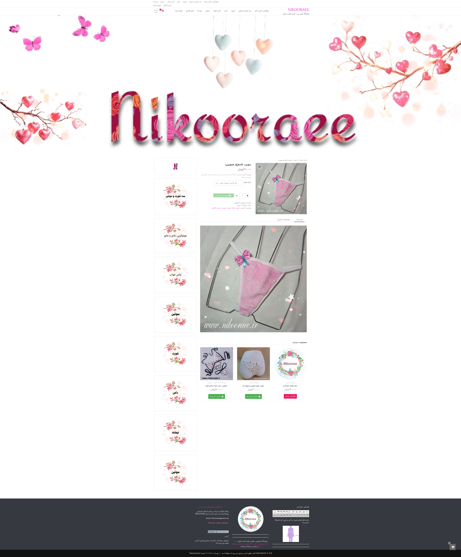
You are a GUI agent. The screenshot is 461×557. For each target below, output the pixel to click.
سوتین (162, 1)
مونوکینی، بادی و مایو (211, 1)
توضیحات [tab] (299, 219)
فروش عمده (157, 5)
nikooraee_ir (223, 531)
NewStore (209, 553)
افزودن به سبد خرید (222, 195)
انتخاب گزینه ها (252, 396)
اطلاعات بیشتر (290, 396)
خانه (305, 160)
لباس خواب (170, 1)
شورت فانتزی (216, 207)
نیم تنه (155, 1)
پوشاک (300, 160)
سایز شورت (247, 182)
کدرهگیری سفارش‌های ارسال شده (210, 506)
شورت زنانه (236, 207)
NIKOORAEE (298, 10)
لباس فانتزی (167, 5)
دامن (178, 1)
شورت (185, 1)
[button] (259, 167)
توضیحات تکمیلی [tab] (283, 219)
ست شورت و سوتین (195, 1)
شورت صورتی (226, 207)
